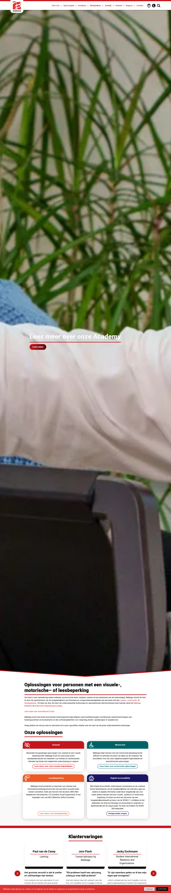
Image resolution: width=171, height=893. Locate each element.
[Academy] (87, 5)
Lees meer (37, 346)
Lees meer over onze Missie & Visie (39, 711)
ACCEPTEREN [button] (162, 889)
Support (129, 5)
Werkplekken (95, 5)
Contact (139, 5)
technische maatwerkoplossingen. (49, 706)
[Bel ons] (154, 5)
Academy (82, 5)
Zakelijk (108, 5)
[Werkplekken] (102, 5)
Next (153, 873)
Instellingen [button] (149, 889)
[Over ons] (60, 5)
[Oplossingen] (75, 5)
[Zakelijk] (112, 5)
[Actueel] (123, 5)
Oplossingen (68, 5)
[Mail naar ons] (149, 5)
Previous (17, 873)
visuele (123, 700)
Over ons (55, 5)
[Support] (133, 5)
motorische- (132, 700)
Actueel (118, 5)
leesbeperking (30, 703)
